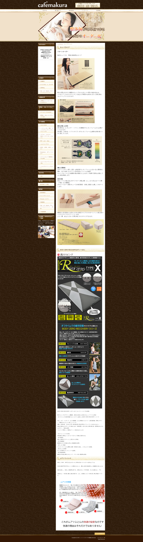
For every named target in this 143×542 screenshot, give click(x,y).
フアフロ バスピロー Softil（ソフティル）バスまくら (46, 136)
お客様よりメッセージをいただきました (46, 101)
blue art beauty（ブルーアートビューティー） (46, 91)
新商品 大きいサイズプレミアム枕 (46, 116)
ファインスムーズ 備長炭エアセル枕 (46, 157)
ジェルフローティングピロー (46, 167)
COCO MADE (43, 125)
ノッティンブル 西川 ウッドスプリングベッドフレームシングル (46, 130)
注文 (41, 176)
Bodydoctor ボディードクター (46, 152)
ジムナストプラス (44, 144)
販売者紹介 (71, 10)
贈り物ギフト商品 (44, 184)
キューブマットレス (45, 195)
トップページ (85, 10)
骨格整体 (42, 202)
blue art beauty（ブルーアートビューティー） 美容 (46, 207)
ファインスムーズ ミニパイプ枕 (46, 162)
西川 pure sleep (44, 141)
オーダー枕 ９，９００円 (46, 84)
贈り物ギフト (58, 10)
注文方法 (45, 10)
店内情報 (98, 10)
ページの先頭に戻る (100, 534)
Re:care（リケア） (44, 199)
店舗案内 (42, 81)
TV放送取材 (43, 211)
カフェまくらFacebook (45, 112)
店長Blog (42, 87)
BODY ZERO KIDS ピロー (46, 148)
